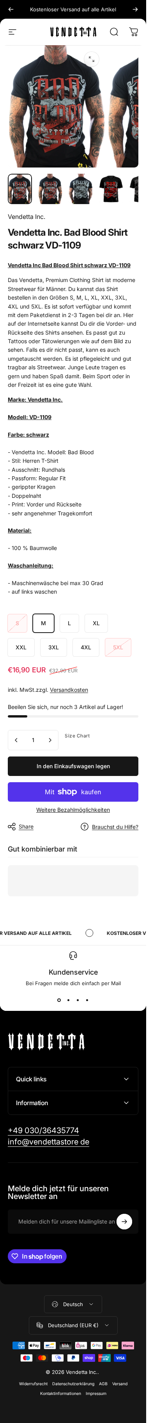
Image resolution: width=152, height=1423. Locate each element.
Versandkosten (69, 689)
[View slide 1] (59, 1000)
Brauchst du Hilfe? (115, 826)
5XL (118, 647)
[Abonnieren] (124, 1221)
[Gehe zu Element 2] (81, 189)
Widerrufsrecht (33, 1383)
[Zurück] (10, 9)
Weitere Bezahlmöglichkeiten (73, 809)
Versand (119, 1383)
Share (26, 826)
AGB (103, 1383)
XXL (21, 647)
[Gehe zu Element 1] (50, 189)
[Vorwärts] (135, 9)
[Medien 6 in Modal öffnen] (91, 59)
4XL (86, 647)
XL (96, 623)
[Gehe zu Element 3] (111, 189)
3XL (53, 647)
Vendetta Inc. (26, 216)
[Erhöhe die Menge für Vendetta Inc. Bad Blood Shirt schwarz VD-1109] (50, 740)
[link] (43, 1131)
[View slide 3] (78, 1000)
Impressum (96, 1393)
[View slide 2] (68, 1000)
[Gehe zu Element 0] (20, 189)
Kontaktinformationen (60, 1393)
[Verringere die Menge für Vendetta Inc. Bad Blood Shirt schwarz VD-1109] (16, 740)
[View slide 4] (87, 1000)
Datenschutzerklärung (73, 1383)
